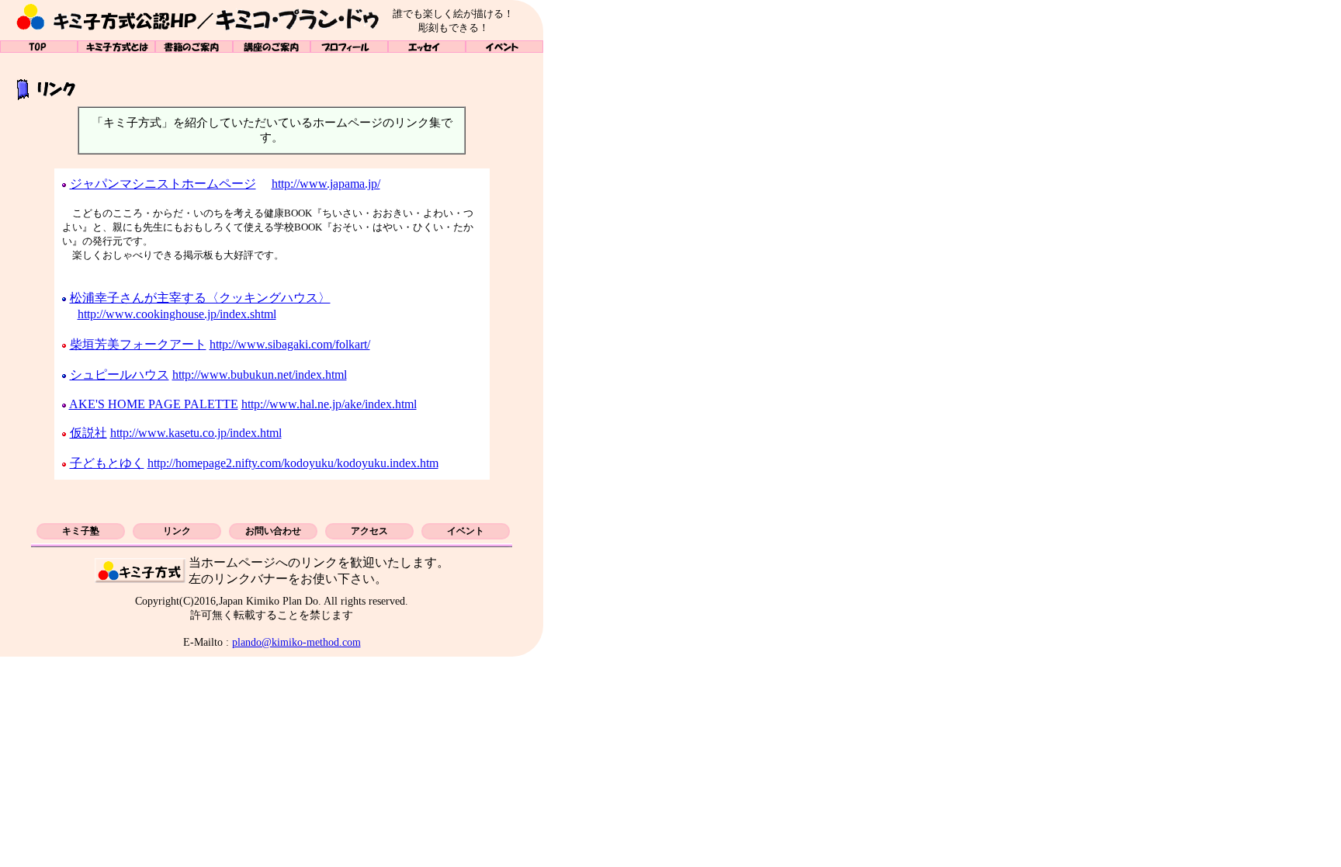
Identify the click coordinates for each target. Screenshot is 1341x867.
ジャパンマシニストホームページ (163, 183)
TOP (39, 46)
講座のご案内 (271, 46)
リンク (177, 530)
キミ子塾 (80, 530)
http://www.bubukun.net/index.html (259, 374)
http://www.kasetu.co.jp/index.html (196, 432)
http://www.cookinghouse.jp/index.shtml (177, 314)
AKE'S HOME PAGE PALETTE (153, 404)
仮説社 (88, 432)
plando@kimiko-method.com (296, 642)
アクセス (369, 530)
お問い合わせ (273, 530)
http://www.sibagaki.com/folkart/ (290, 344)
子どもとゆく (107, 463)
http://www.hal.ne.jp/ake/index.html (329, 404)
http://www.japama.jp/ (326, 183)
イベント (504, 46)
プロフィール (349, 46)
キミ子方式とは (116, 46)
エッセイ (427, 46)
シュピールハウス (119, 374)
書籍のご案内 (194, 46)
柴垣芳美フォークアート (138, 344)
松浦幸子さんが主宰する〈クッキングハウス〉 (200, 297)
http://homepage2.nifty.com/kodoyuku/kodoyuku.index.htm (292, 463)
